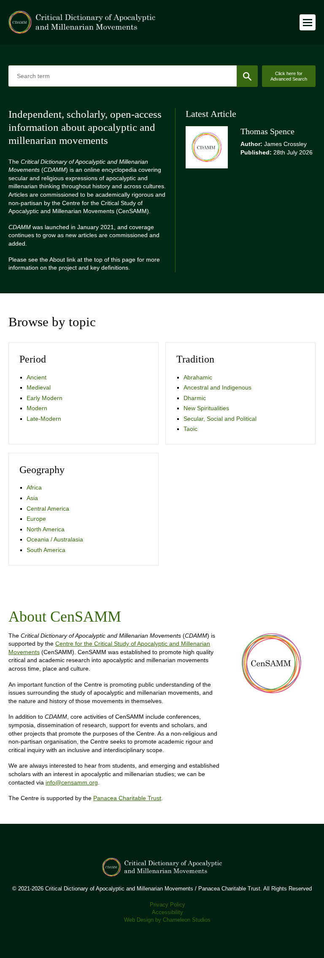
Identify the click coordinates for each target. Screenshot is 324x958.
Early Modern (44, 398)
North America (46, 529)
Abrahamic (198, 377)
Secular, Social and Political (220, 418)
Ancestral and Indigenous (217, 387)
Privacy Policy (167, 905)
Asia (32, 498)
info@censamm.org (72, 782)
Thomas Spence (267, 131)
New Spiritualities (206, 408)
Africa (34, 487)
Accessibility (167, 912)
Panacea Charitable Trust (127, 798)
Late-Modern (44, 418)
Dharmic (195, 398)
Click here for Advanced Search (288, 76)
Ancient (36, 377)
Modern (37, 408)
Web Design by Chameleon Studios (167, 920)
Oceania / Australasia (55, 539)
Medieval (39, 387)
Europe (36, 518)
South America (46, 550)
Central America (48, 508)
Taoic (190, 428)
